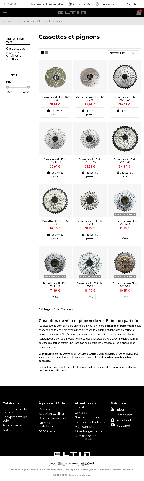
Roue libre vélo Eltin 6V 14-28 (125, 285)
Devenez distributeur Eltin (51, 424)
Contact (81, 413)
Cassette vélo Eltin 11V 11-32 (90, 99)
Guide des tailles (87, 417)
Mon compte (84, 426)
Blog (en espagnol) (53, 418)
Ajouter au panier (57, 112)
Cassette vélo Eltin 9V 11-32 (90, 285)
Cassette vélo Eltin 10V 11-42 (124, 161)
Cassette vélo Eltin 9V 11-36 (55, 223)
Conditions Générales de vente (116, 469)
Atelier (8, 429)
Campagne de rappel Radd (86, 437)
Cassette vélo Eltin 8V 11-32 (55, 99)
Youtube (123, 425)
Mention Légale (19, 469)
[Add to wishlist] (69, 65)
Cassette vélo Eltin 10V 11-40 (124, 99)
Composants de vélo (15, 418)
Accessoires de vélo (17, 425)
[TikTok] (11, 3)
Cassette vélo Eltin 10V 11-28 (89, 161)
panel (93, 469)
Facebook (124, 420)
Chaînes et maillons (14, 57)
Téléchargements (88, 431)
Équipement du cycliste (15, 410)
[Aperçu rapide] (69, 71)
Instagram (125, 415)
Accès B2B (47, 431)
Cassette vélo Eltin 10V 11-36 (55, 161)
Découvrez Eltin (51, 409)
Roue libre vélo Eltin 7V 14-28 (55, 285)
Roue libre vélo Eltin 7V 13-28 (125, 223)
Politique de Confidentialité (46, 469)
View (125, 238)
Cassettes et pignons (15, 50)
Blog (120, 409)
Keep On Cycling (51, 413)
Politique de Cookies (76, 469)
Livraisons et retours (90, 422)
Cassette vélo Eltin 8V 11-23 (89, 223)
